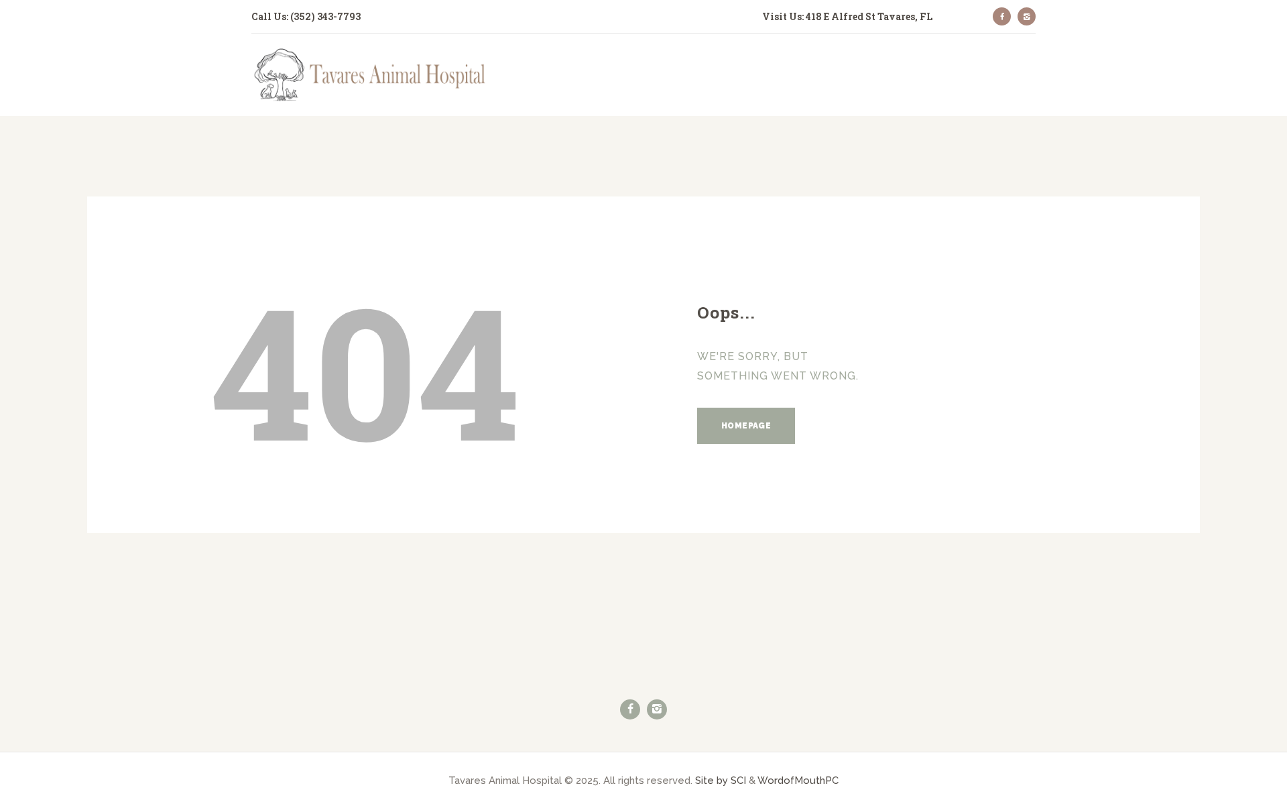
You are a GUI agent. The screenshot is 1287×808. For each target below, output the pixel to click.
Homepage (746, 425)
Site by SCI (720, 780)
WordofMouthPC (798, 780)
